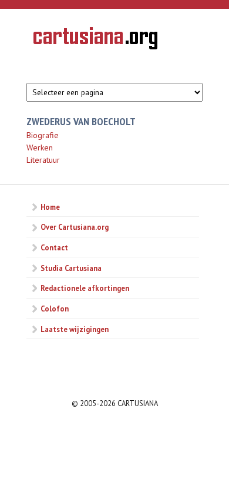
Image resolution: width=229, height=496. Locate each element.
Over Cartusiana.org (75, 227)
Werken (39, 147)
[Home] (95, 40)
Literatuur (43, 160)
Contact (54, 247)
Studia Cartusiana (71, 268)
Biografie (42, 135)
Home (50, 207)
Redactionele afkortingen (85, 288)
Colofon (55, 308)
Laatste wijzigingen (75, 329)
